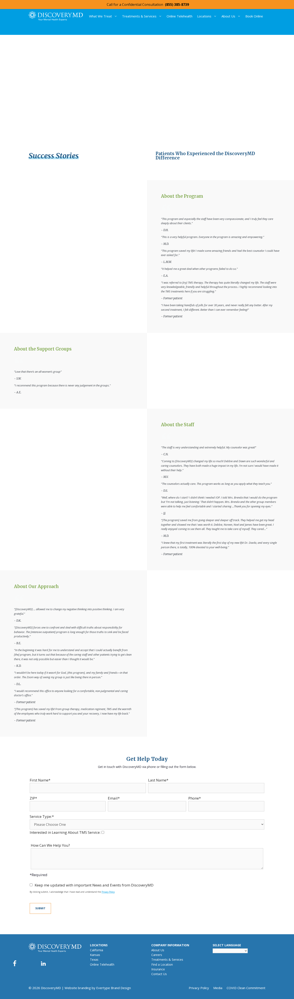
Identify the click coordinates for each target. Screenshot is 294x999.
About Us (228, 16)
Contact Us (159, 974)
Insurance (158, 969)
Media (217, 988)
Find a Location (162, 964)
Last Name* (158, 780)
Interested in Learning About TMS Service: (65, 832)
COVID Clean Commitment (246, 988)
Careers (156, 955)
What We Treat (100, 16)
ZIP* (33, 798)
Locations (204, 16)
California (96, 950)
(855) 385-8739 (177, 4)
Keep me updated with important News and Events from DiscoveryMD (94, 885)
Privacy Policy (108, 891)
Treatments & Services (139, 16)
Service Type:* (42, 816)
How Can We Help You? (50, 845)
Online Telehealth (179, 16)
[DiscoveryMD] (56, 16)
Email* (114, 798)
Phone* (194, 798)
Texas (94, 959)
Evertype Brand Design (113, 988)
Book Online (254, 16)
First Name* (40, 780)
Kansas (95, 955)
